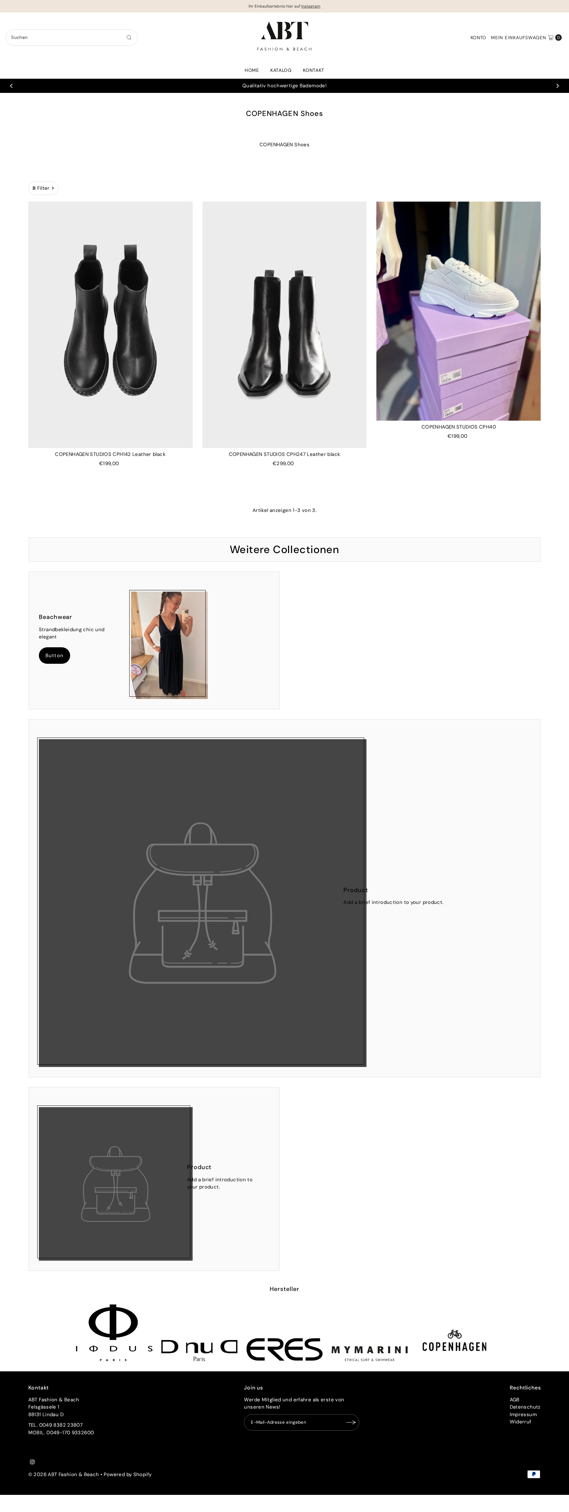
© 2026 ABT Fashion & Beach (63, 1474)
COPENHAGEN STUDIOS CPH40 (458, 427)
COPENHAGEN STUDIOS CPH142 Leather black (110, 454)
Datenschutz (525, 1407)
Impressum (523, 1414)
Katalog (281, 70)
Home (252, 70)
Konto (478, 38)
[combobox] (72, 37)
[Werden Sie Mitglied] (351, 1422)
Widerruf (520, 1421)
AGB (515, 1399)
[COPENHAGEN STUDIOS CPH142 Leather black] (110, 325)
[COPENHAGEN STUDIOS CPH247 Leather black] (285, 325)
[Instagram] (32, 1463)
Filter (43, 188)
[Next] (557, 85)
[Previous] (11, 85)
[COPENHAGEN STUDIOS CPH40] (458, 311)
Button (54, 655)
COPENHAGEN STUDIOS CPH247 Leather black (284, 454)
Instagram (310, 6)
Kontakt (313, 70)
